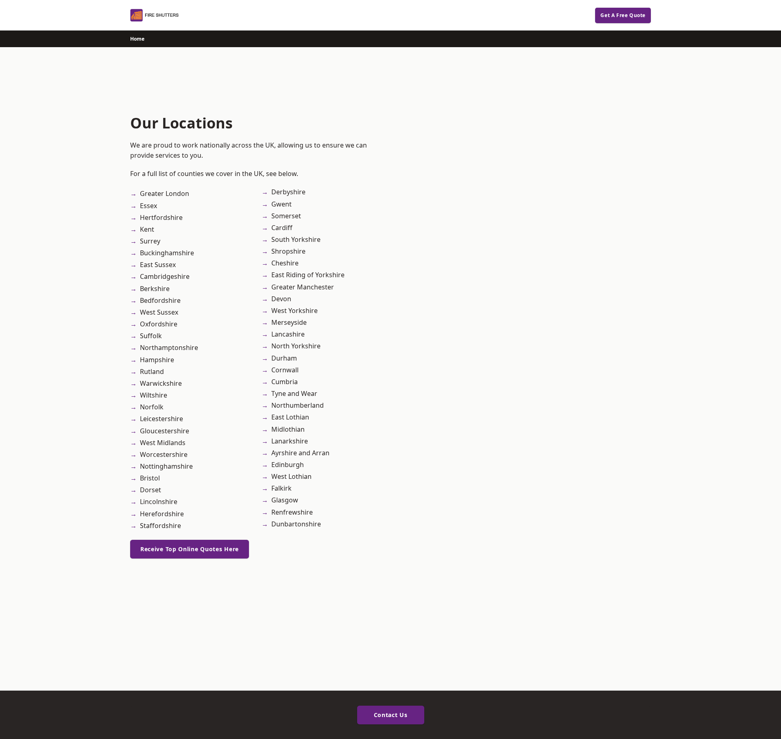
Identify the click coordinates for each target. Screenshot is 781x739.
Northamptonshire (169, 347)
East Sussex (158, 264)
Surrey (150, 241)
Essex (148, 205)
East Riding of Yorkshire (308, 274)
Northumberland (297, 405)
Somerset (286, 215)
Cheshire (285, 263)
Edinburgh (287, 464)
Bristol (150, 478)
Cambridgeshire (165, 276)
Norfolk (152, 406)
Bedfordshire (160, 300)
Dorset (150, 489)
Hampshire (157, 359)
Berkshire (155, 288)
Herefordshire (162, 513)
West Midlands (162, 442)
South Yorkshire (296, 239)
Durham (284, 358)
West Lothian (291, 476)
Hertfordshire (161, 217)
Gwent (281, 204)
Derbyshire (288, 191)
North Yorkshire (296, 345)
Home (137, 38)
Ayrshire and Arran (300, 452)
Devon (281, 298)
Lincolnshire (158, 501)
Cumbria (284, 381)
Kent (147, 229)
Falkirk (281, 488)
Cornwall (285, 369)
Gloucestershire (164, 430)
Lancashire (288, 334)
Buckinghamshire (167, 252)
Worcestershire (164, 454)
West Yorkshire (294, 310)
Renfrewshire (292, 512)
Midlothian (288, 429)
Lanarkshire (289, 441)
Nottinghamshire (166, 466)
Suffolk (151, 335)
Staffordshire (160, 525)
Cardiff (281, 227)
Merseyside (289, 322)
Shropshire (288, 251)
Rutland (152, 371)
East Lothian (290, 417)
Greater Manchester (302, 287)
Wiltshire (153, 395)
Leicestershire (161, 418)
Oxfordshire (158, 324)
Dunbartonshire (296, 523)
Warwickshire (161, 383)
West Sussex (159, 312)
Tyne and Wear (294, 393)
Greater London (164, 193)
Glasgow (284, 500)
